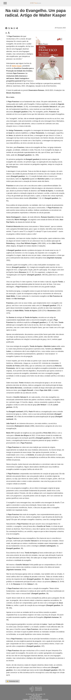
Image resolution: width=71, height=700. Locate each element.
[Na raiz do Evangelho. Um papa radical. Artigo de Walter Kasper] (17, 28)
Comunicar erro (12, 681)
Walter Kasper (17, 66)
